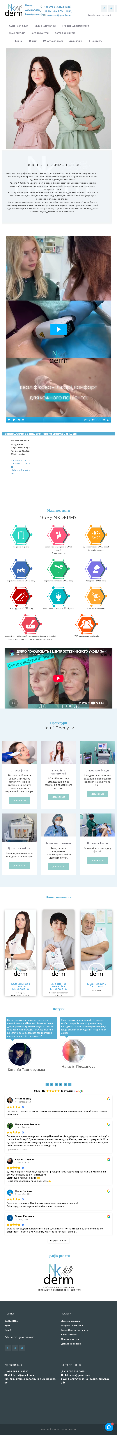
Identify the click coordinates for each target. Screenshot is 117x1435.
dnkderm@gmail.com (20, 471)
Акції (8, 1329)
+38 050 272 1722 (21, 460)
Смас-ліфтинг (19, 770)
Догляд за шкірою (19, 848)
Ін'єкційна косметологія (58, 772)
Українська (94, 14)
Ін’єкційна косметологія (75, 1329)
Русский (106, 14)
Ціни (8, 1325)
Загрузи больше (58, 1240)
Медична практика (58, 843)
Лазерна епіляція (97, 770)
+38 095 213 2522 (21, 463)
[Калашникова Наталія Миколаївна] (20, 939)
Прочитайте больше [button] (17, 1149)
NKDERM (11, 1320)
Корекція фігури (97, 843)
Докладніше (19, 800)
